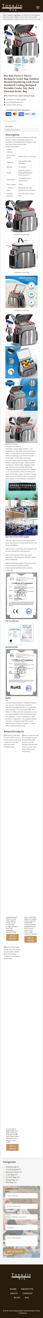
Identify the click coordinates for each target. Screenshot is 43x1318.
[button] (36, 27)
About (14, 1293)
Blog (17, 1297)
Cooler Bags (13, 121)
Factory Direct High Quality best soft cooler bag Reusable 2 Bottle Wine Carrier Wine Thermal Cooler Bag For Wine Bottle (12, 1135)
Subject (8, 1223)
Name (7, 1191)
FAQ (27, 1297)
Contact (28, 1293)
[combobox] (8, 1216)
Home (13, 1289)
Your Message (10, 1234)
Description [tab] (9, 126)
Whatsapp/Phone (11, 1212)
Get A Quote (12, 937)
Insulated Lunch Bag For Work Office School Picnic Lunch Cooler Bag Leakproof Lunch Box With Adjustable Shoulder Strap (12, 924)
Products (27, 1289)
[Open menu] (39, 7)
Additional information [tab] (12, 130)
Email (7, 1202)
